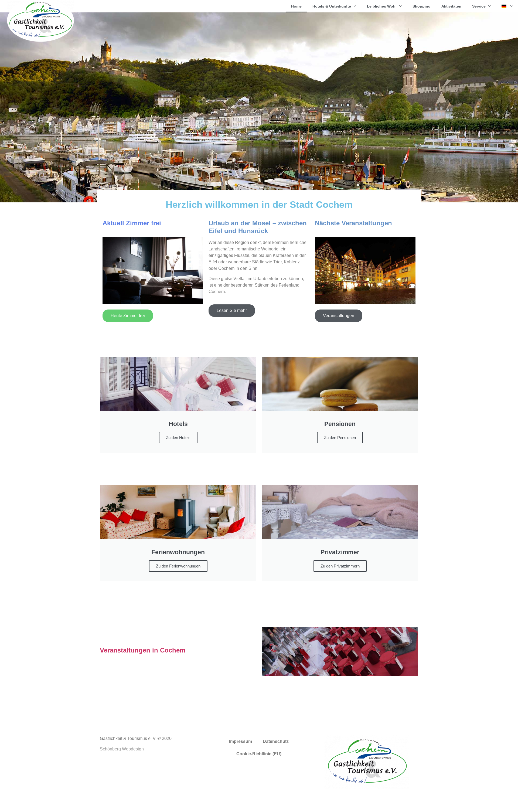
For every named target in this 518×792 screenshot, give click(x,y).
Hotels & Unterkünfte (331, 6)
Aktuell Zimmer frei (132, 223)
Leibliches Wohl (382, 6)
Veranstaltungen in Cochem (142, 650)
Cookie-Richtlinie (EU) (258, 754)
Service (479, 6)
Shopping (422, 6)
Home (296, 6)
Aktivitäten (451, 6)
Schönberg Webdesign (122, 749)
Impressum (240, 741)
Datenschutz (276, 741)
